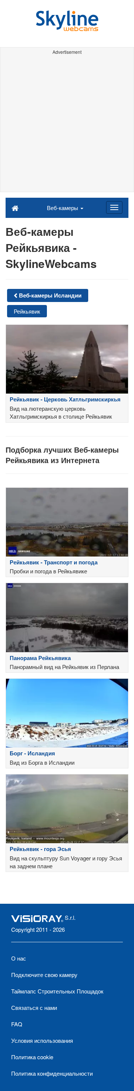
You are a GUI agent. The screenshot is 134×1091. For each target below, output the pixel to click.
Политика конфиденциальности (52, 1073)
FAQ (16, 1024)
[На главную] (15, 207)
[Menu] (114, 207)
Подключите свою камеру (44, 974)
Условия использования (42, 1040)
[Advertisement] (67, 124)
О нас (18, 958)
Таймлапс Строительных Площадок (57, 991)
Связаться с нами (34, 1007)
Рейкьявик (27, 311)
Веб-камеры (63, 208)
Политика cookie (32, 1057)
